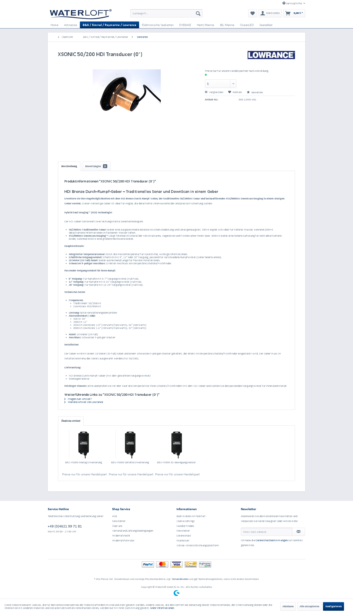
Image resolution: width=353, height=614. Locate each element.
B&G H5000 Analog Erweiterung (83, 462)
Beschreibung (69, 166)
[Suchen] (198, 13)
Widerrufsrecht (121, 535)
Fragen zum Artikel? (79, 398)
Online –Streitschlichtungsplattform (197, 545)
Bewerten (257, 92)
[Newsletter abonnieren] (298, 532)
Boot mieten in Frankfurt (191, 516)
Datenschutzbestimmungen (272, 540)
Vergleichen (215, 92)
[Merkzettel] (252, 13)
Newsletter (118, 521)
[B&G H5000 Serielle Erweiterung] (130, 444)
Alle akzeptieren (309, 606)
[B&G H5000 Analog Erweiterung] (83, 444)
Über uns (117, 525)
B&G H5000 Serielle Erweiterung (130, 462)
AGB (114, 516)
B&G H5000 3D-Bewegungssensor (176, 462)
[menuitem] (166, 13)
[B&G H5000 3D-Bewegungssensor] (176, 444)
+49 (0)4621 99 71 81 (65, 526)
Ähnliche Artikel (70, 420)
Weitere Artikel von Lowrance (85, 402)
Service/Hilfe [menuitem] (293, 3)
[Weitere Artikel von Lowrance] (271, 58)
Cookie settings (185, 521)
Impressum (183, 540)
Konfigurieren (333, 606)
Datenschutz (183, 535)
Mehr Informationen (162, 608)
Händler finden (185, 525)
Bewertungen (95, 166)
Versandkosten (180, 579)
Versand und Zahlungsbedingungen (132, 530)
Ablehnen (288, 606)
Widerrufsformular (123, 540)
